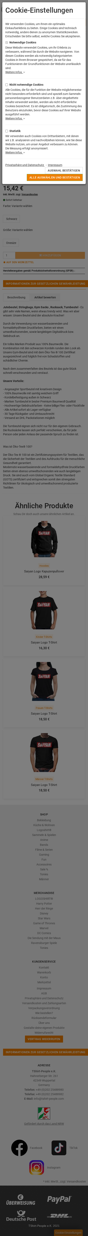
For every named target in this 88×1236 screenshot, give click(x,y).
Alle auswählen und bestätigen (54, 177)
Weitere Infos (14, 72)
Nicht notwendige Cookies (26, 84)
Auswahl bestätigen (64, 170)
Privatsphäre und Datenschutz (25, 165)
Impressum (55, 165)
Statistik (14, 131)
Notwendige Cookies (22, 42)
